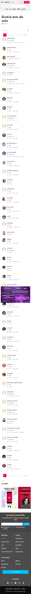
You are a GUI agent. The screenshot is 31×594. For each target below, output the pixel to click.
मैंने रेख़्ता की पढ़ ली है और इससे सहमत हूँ (14, 528)
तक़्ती (2, 545)
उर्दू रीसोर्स (3, 548)
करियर (17, 548)
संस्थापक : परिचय (19, 541)
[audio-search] (28, 6)
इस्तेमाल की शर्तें (17, 589)
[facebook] (8, 583)
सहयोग (3, 538)
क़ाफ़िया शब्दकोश (5, 541)
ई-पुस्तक (23, 9)
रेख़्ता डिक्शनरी (4, 564)
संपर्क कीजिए (18, 545)
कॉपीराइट (23, 589)
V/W (24, 35)
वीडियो (18, 9)
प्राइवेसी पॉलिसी (9, 589)
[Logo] (7, 2)
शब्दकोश (14, 9)
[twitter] (11, 583)
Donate (20, 2)
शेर (10, 9)
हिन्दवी (2, 560)
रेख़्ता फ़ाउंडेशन (18, 538)
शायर (7, 9)
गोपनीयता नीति (12, 527)
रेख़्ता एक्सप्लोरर (19, 551)
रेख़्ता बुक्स (3, 567)
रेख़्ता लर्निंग (18, 564)
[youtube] (15, 583)
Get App (26, 2)
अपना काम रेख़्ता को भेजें (6, 551)
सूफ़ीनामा (17, 560)
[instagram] (19, 583)
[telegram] (23, 583)
